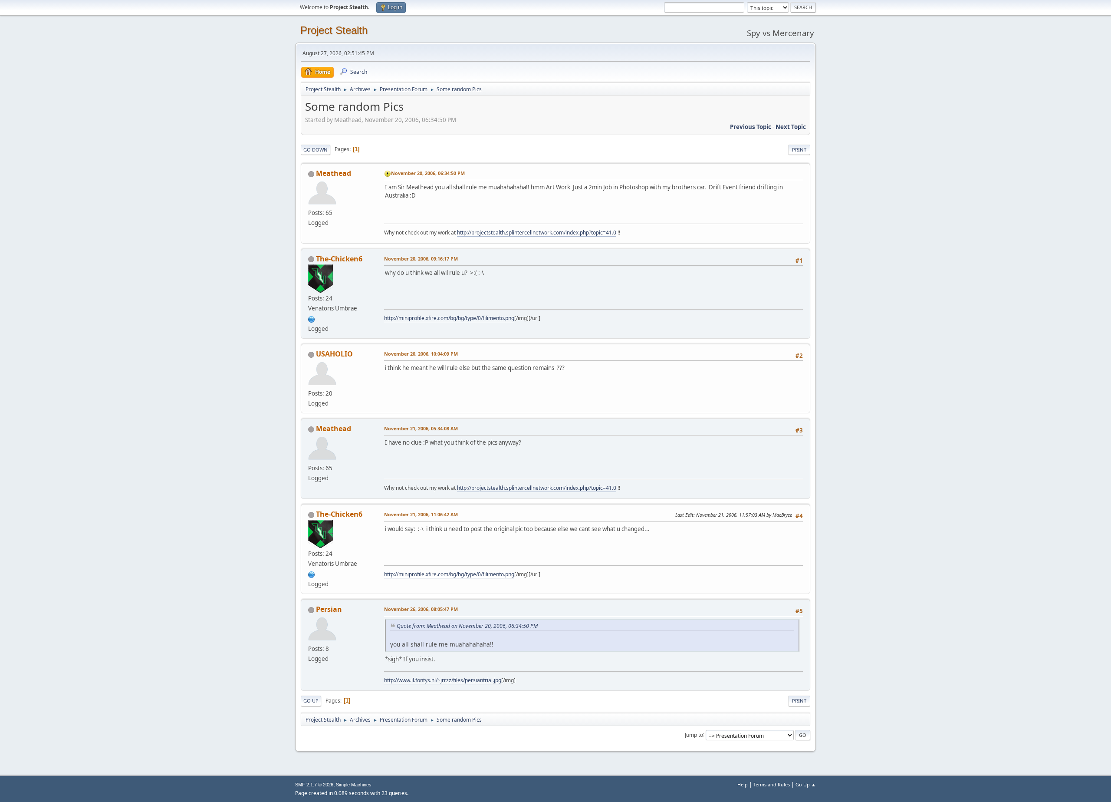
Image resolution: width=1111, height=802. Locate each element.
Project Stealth (334, 30)
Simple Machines (353, 784)
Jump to (694, 734)
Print (799, 149)
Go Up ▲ (805, 784)
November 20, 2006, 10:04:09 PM (421, 353)
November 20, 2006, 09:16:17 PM (421, 258)
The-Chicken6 (339, 259)
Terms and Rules (771, 784)
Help (742, 784)
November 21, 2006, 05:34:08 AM (421, 428)
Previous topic (750, 127)
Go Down (315, 149)
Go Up (311, 700)
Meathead (333, 173)
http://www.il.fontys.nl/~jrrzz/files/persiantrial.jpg (442, 680)
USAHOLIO (334, 354)
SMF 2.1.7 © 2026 (314, 784)
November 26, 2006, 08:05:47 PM (421, 609)
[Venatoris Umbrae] (311, 318)
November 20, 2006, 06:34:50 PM (428, 173)
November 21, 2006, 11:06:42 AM (421, 514)
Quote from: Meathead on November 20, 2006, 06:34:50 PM (467, 626)
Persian (329, 609)
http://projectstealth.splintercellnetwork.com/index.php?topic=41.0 (536, 232)
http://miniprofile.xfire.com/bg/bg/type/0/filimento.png (449, 318)
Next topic (791, 127)
